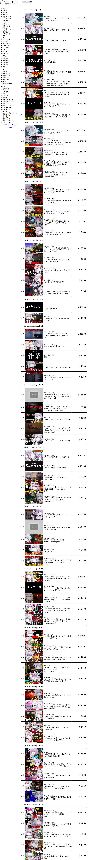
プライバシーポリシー (10, 124)
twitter (10, 127)
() (10, 1)
